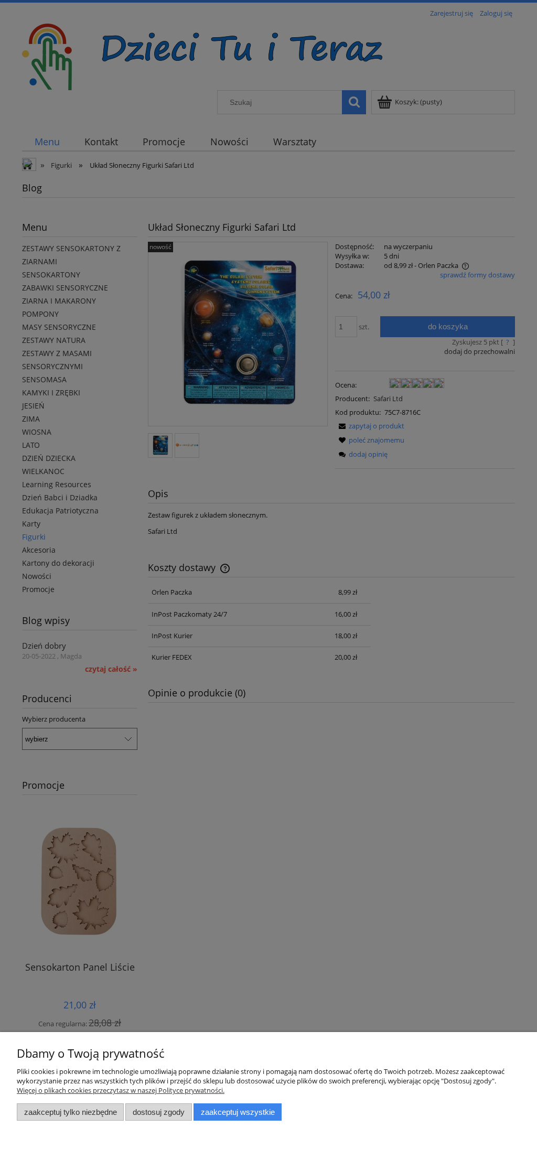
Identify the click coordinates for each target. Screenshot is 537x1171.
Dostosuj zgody (159, 1112)
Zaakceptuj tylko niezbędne (70, 1112)
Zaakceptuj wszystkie (238, 1112)
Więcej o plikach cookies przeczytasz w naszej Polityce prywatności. (120, 1090)
